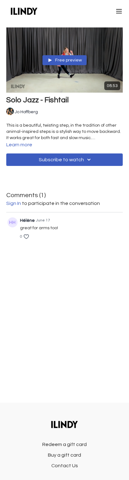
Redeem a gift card (64, 444)
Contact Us (64, 465)
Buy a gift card (64, 455)
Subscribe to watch (61, 159)
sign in (13, 203)
